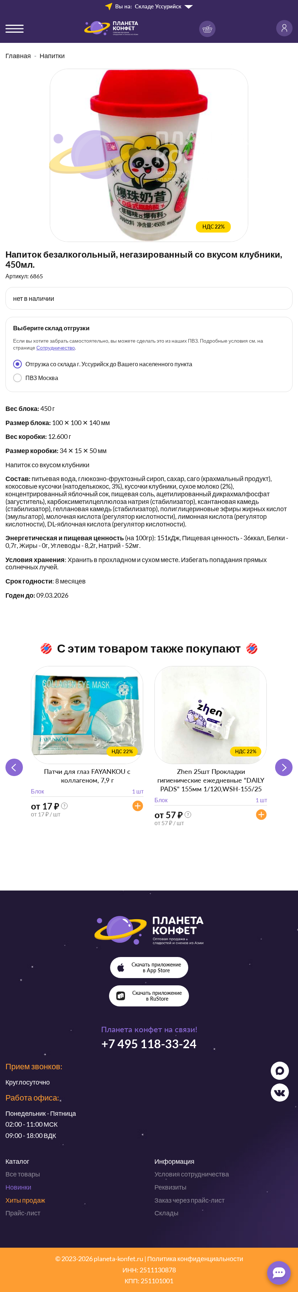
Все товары (22, 1174)
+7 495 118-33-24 (149, 1044)
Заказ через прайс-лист (189, 1200)
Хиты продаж (25, 1200)
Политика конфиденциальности (195, 1259)
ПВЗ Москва (41, 377)
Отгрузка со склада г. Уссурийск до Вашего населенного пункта (108, 363)
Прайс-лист (22, 1213)
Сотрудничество (55, 347)
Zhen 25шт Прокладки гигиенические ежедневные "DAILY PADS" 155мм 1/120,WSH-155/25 (210, 780)
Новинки (18, 1187)
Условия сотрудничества (191, 1174)
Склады (166, 1213)
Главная (18, 56)
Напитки (52, 56)
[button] (284, 767)
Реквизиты (170, 1187)
